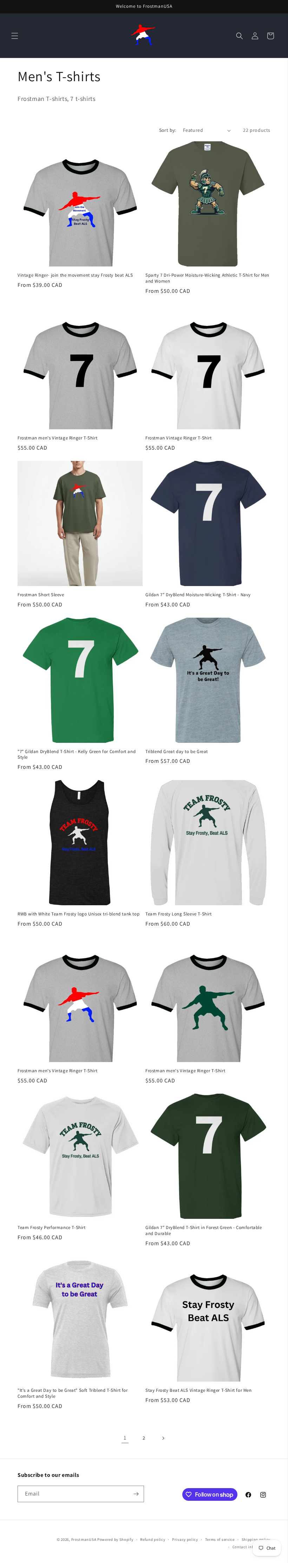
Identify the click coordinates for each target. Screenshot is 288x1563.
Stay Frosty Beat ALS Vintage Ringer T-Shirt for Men (198, 1390)
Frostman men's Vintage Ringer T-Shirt (57, 438)
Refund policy (152, 1539)
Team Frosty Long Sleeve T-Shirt (178, 914)
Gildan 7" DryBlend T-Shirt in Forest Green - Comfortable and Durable (203, 1230)
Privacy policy (185, 1539)
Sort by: (167, 130)
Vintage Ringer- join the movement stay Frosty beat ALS (75, 275)
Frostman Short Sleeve (41, 595)
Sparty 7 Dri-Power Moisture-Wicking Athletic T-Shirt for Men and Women (207, 278)
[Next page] (163, 1438)
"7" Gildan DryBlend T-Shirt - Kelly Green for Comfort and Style (77, 754)
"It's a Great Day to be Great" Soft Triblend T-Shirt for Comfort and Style (73, 1393)
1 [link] (125, 1437)
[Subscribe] (136, 1494)
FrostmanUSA (84, 1539)
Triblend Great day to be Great (176, 751)
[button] (14, 36)
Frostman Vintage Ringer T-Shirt (178, 438)
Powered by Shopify (115, 1539)
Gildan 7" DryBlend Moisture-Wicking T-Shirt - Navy (198, 595)
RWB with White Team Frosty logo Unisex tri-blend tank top (78, 914)
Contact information (251, 1546)
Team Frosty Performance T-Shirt (52, 1227)
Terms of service (220, 1539)
